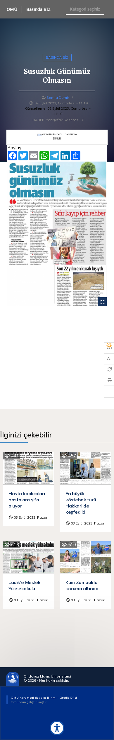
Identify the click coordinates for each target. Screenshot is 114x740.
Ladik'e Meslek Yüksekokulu (24, 585)
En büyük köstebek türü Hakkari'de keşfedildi (80, 502)
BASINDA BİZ (57, 57)
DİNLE (57, 138)
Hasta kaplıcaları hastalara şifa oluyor (26, 499)
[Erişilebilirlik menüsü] (57, 728)
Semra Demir (57, 97)
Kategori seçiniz (85, 9)
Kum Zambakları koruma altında (82, 585)
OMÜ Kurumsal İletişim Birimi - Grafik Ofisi (44, 698)
